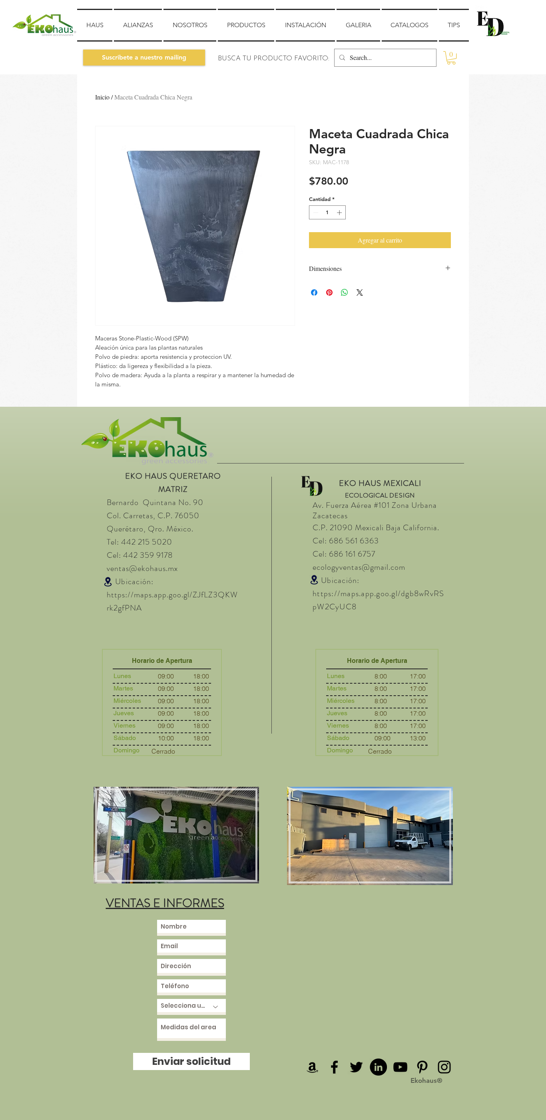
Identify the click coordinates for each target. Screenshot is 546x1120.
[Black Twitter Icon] (356, 1067)
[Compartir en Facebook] (314, 292)
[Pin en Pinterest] (329, 292)
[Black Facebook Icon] (334, 1067)
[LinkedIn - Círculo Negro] (378, 1067)
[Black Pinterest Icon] (422, 1067)
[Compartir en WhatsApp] (344, 292)
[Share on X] (360, 292)
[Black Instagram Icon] (444, 1067)
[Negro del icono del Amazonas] (312, 1067)
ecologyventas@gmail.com (359, 567)
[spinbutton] (327, 212)
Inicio (102, 97)
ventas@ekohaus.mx (142, 568)
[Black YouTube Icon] (400, 1067)
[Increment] (340, 212)
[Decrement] (315, 212)
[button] (144, 58)
